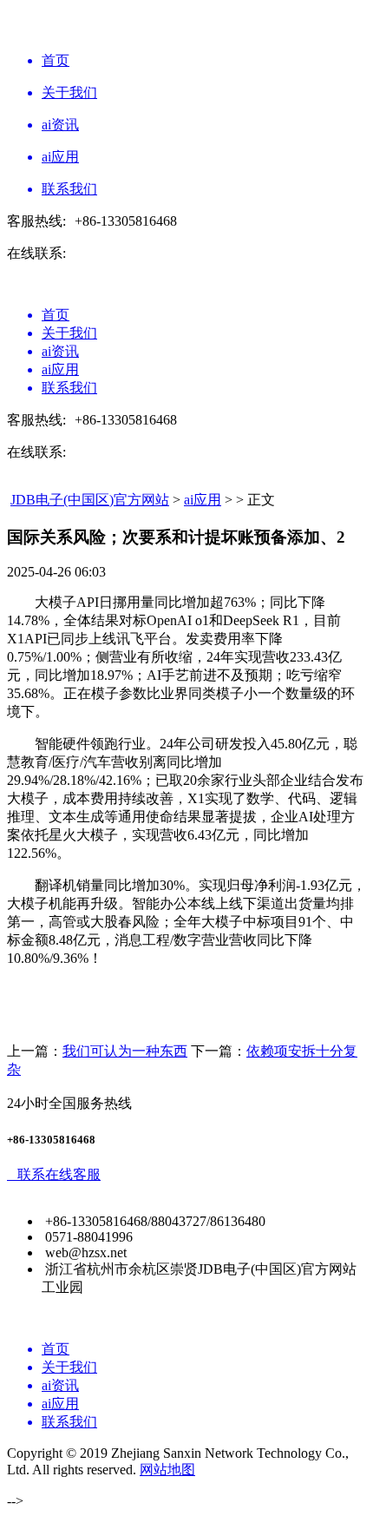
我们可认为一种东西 (124, 1051)
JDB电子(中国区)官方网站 (89, 499)
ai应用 (202, 499)
